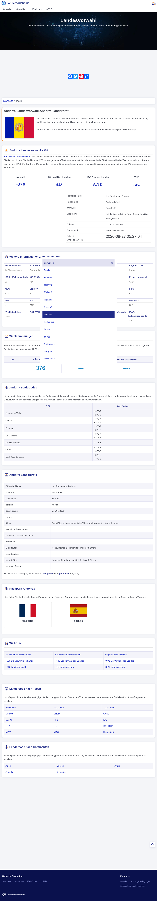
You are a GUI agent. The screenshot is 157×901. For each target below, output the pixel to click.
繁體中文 (48, 285)
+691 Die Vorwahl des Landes (119, 661)
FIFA (8, 726)
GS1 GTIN (35, 312)
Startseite (6, 9)
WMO (7, 300)
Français (48, 299)
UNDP (57, 713)
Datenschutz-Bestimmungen (132, 886)
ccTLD (49, 9)
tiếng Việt (48, 351)
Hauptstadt (35, 265)
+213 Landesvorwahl (16, 667)
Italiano (47, 329)
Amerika (9, 772)
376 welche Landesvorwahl (17, 156)
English (47, 270)
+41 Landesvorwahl (64, 667)
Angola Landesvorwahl (116, 654)
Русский (48, 307)
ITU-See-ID (134, 300)
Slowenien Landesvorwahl (18, 654)
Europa (60, 766)
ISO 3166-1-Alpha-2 (40, 277)
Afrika (117, 766)
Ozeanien (61, 772)
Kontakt (123, 881)
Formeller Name (13, 265)
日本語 (47, 336)
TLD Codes (108, 707)
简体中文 (48, 292)
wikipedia (48, 573)
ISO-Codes (36, 9)
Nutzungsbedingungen (140, 881)
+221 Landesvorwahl (115, 667)
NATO (8, 732)
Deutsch (48, 314)
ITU (55, 726)
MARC (9, 720)
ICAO (56, 732)
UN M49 (34, 289)
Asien (8, 766)
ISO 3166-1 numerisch (16, 277)
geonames (64, 573)
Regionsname (136, 265)
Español (48, 277)
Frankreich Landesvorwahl (68, 654)
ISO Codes (59, 707)
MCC (7, 289)
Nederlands (49, 344)
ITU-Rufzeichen (13, 312)
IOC (32, 300)
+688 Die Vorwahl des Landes (69, 661)
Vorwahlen (21, 9)
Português (49, 322)
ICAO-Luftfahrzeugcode (137, 314)
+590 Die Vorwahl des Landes (20, 661)
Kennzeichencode (138, 277)
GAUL (106, 713)
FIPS (131, 289)
